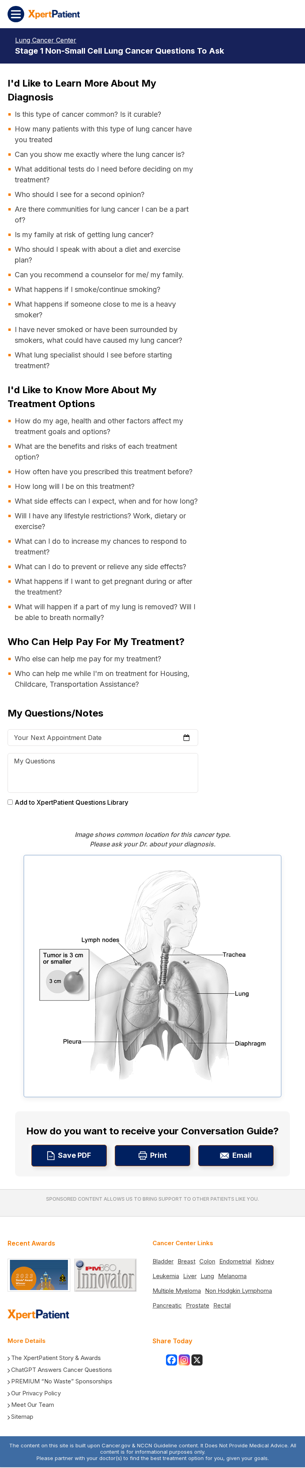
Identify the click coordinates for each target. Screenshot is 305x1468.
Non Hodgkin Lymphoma (238, 1290)
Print (158, 1155)
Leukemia (165, 1276)
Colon (207, 1261)
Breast (186, 1261)
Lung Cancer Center (45, 40)
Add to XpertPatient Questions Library (71, 802)
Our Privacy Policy (36, 1393)
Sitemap (22, 1416)
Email (242, 1155)
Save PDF (74, 1155)
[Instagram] (184, 1360)
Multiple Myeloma (176, 1290)
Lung (207, 1276)
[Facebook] (171, 1360)
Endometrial (235, 1261)
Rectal (222, 1305)
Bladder (163, 1261)
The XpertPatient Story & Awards (56, 1358)
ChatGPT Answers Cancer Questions (61, 1369)
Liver (190, 1276)
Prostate (197, 1305)
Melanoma (232, 1276)
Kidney (264, 1261)
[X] (197, 1360)
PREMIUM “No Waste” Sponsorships (61, 1381)
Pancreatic (167, 1305)
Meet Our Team (32, 1404)
